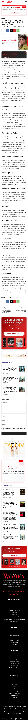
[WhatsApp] (18, 30)
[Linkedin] (9, 592)
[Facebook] (7, 30)
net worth (16, 297)
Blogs (3, 18)
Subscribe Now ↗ (14, 333)
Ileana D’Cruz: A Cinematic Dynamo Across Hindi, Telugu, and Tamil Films (6, 310)
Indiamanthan (6, 26)
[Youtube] (14, 594)
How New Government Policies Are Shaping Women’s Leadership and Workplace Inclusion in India (10, 390)
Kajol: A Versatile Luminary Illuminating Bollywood (21, 310)
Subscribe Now (14, 555)
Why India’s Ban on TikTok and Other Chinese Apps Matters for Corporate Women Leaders (10, 380)
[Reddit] (15, 592)
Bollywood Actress (9, 297)
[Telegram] (21, 592)
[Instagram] (6, 592)
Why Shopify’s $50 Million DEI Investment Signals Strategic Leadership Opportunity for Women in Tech (10, 369)
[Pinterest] (14, 30)
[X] (11, 30)
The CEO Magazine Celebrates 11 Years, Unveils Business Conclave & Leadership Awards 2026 (11, 505)
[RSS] (18, 592)
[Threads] (17, 594)
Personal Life (22, 297)
